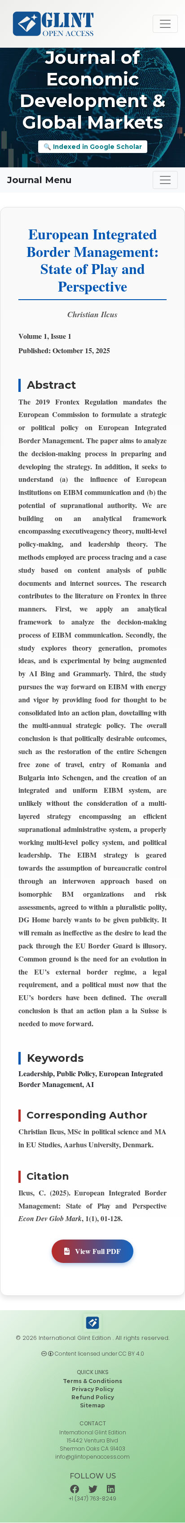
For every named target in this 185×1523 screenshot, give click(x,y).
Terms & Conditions (92, 1381)
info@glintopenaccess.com (92, 1456)
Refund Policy (92, 1397)
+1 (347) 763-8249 (92, 1498)
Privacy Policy (93, 1389)
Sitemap (92, 1405)
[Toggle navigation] (165, 24)
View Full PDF (97, 1251)
